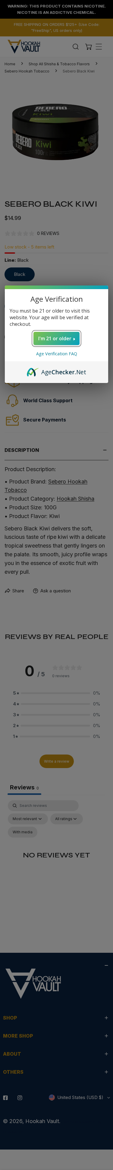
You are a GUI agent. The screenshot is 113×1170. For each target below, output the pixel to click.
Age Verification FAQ (56, 354)
